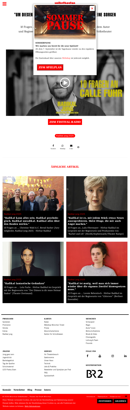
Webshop (66, 58)
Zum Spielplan (50, 67)
